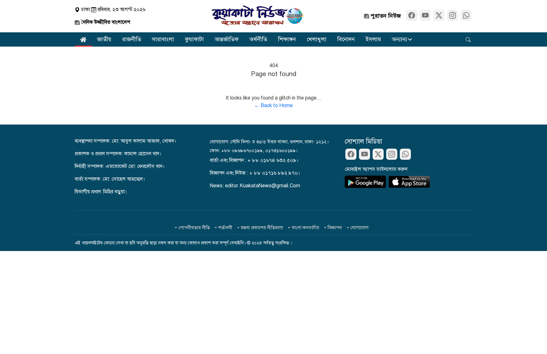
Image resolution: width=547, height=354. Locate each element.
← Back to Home (273, 105)
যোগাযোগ (359, 227)
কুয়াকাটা (194, 39)
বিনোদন (346, 39)
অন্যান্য (399, 39)
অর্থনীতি (258, 39)
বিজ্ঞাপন (335, 227)
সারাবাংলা (163, 39)
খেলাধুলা (316, 39)
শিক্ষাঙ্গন (287, 39)
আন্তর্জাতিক (227, 39)
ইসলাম (373, 39)
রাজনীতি (131, 39)
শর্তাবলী (225, 227)
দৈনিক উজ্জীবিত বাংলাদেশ (105, 22)
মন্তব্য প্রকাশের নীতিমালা (262, 227)
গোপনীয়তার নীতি (194, 227)
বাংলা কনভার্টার (305, 227)
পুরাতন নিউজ (385, 15)
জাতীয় (104, 39)
